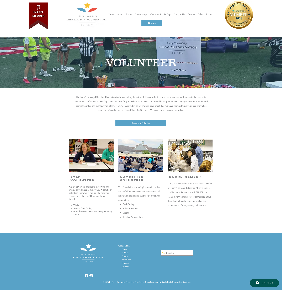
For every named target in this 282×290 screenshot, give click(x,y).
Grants (125, 256)
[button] (200, 14)
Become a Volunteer (149, 110)
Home (123, 249)
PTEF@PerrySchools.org (180, 196)
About (125, 252)
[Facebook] (86, 275)
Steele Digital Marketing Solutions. (176, 282)
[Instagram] (91, 275)
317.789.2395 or (199, 192)
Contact (125, 266)
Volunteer (126, 259)
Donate (125, 262)
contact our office (175, 110)
